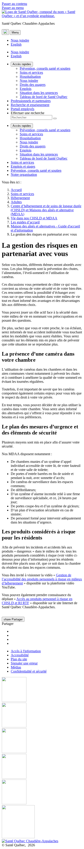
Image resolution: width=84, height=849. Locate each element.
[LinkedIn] (42, 792)
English (16, 44)
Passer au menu (13, 8)
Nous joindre (20, 40)
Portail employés (22, 109)
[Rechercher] (55, 118)
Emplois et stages (23, 166)
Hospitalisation (30, 76)
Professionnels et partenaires (31, 101)
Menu (15, 32)
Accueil (16, 190)
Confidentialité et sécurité (29, 671)
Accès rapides (22, 64)
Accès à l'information (26, 651)
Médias (16, 667)
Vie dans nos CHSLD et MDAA (34, 218)
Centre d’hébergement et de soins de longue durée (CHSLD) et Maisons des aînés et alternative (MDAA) (46, 210)
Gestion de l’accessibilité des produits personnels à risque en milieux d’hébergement (42, 579)
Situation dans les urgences (39, 93)
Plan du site (19, 659)
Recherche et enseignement (30, 105)
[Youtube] (42, 741)
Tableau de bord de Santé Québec (43, 97)
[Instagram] (42, 715)
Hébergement (20, 198)
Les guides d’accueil (25, 222)
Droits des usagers (32, 85)
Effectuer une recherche (27, 113)
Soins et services (31, 72)
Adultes (16, 202)
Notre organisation (24, 174)
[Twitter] (42, 767)
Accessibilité (20, 655)
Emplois (25, 89)
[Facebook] (42, 690)
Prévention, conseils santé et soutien (45, 68)
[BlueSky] (42, 822)
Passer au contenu (14, 4)
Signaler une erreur (24, 663)
